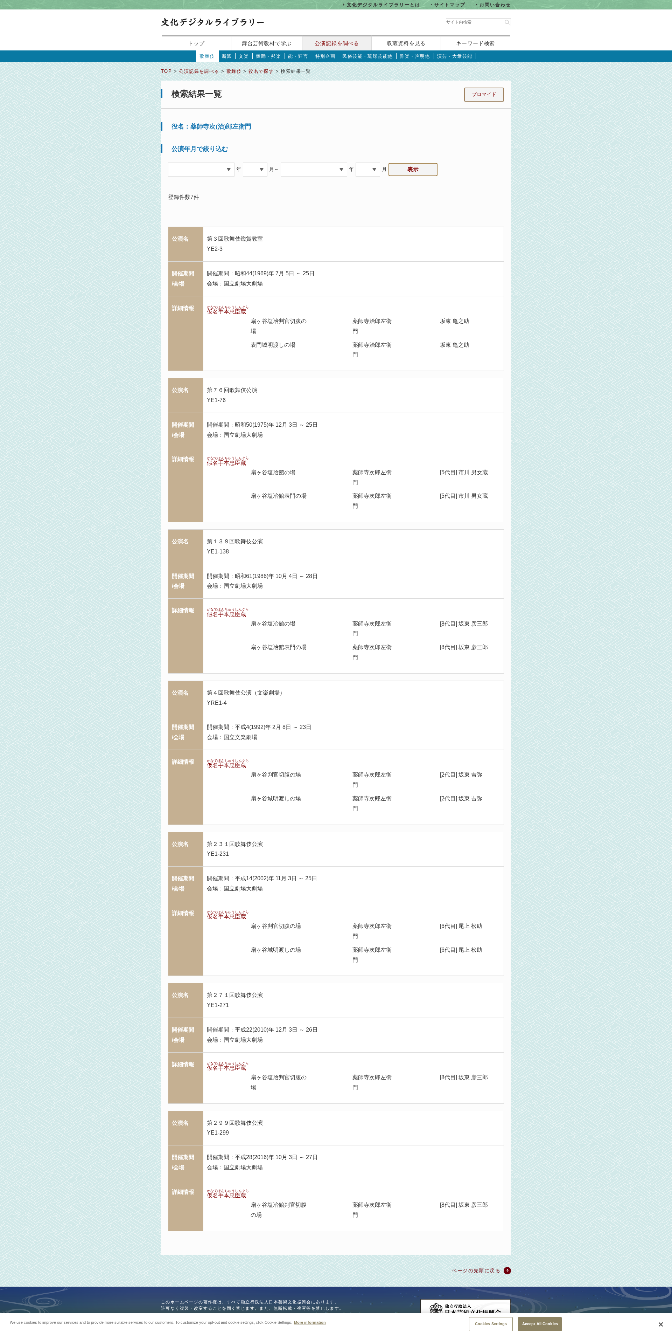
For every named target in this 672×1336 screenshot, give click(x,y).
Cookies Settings (491, 1324)
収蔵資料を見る (406, 43)
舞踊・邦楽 (268, 56)
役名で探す (261, 71)
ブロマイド (484, 94)
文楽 (244, 56)
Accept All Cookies (540, 1324)
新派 (227, 56)
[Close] (660, 1324)
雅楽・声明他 (415, 56)
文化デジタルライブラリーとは (383, 4)
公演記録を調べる (337, 43)
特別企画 (325, 56)
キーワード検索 (475, 43)
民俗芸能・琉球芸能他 (367, 56)
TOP (166, 71)
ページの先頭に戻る (476, 1270)
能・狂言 (298, 56)
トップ (196, 43)
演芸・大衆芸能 (454, 56)
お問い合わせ (495, 4)
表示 (413, 169)
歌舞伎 (207, 56)
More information (310, 1322)
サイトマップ (450, 4)
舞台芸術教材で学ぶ (267, 43)
